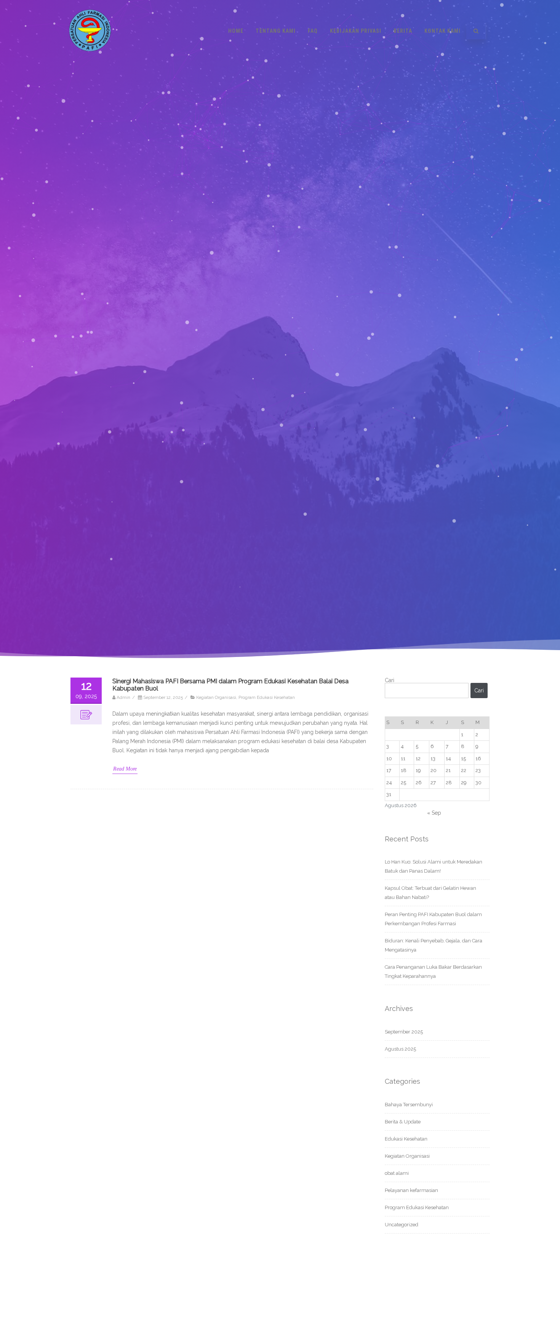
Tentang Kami (276, 31)
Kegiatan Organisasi (216, 697)
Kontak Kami (442, 31)
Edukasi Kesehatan (406, 1139)
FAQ (313, 31)
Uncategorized (401, 1224)
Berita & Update (403, 1122)
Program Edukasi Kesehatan (266, 697)
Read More (125, 769)
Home (235, 31)
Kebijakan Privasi (355, 31)
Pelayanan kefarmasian (411, 1190)
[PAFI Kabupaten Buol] (90, 59)
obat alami (397, 1173)
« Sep (434, 813)
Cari (389, 680)
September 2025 (404, 1032)
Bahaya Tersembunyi (409, 1104)
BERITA (403, 31)
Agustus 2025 (400, 1049)
